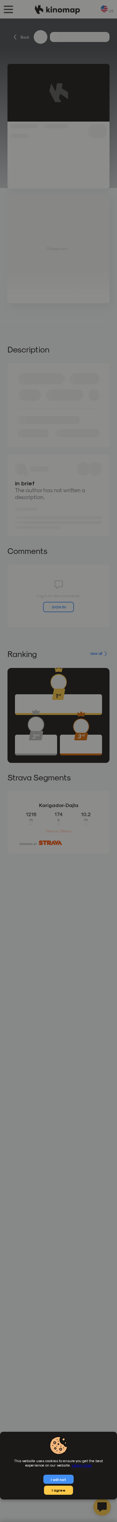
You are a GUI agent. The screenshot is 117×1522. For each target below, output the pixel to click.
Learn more (82, 1465)
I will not (58, 1479)
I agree (59, 1490)
